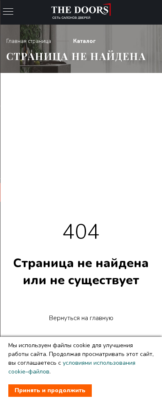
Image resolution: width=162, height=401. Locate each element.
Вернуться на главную (81, 318)
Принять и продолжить (50, 390)
